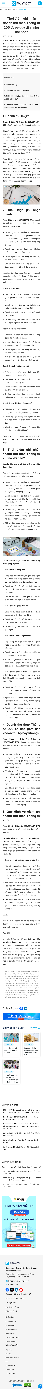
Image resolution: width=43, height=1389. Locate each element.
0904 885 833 (14, 1284)
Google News (10, 1365)
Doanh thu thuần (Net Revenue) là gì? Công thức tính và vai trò (21, 1172)
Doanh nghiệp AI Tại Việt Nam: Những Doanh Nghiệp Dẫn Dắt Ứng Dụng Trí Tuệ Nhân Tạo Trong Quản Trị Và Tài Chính (21, 1126)
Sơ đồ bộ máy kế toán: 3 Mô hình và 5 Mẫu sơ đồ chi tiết (21, 1148)
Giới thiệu (9, 1350)
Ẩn (13, 78)
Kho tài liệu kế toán (12, 1307)
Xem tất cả (32, 1028)
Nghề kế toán (10, 1333)
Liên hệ (8, 1354)
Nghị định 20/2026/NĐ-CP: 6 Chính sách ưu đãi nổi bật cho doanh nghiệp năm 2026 (22, 1118)
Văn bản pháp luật (12, 1337)
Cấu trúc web (10, 1373)
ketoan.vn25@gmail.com (18, 1281)
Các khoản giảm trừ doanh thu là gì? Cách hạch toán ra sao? (21, 1185)
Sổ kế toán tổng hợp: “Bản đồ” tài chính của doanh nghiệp (20, 1141)
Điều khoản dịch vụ (12, 1358)
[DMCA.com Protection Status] (27, 1385)
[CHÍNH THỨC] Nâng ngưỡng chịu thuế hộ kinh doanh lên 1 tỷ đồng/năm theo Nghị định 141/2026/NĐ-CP (21, 1111)
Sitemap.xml (10, 1369)
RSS (7, 1362)
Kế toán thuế (10, 1326)
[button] (40, 3)
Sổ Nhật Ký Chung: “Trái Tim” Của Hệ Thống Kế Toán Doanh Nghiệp (21, 1134)
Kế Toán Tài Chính (7, 10)
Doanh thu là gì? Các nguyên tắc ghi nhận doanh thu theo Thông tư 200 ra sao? (21, 1179)
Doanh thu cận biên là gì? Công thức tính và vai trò (21, 1167)
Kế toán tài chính (11, 1322)
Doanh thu (22, 10)
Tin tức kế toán (11, 1341)
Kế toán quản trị (11, 1330)
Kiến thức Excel (11, 1311)
